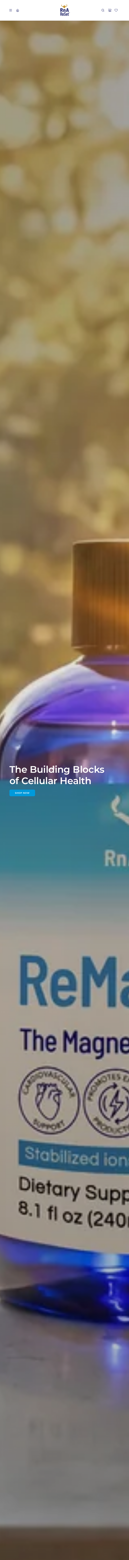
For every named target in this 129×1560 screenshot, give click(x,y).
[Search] (102, 10)
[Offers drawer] (17, 10)
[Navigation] (10, 10)
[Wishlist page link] (116, 10)
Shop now (22, 793)
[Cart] (109, 10)
